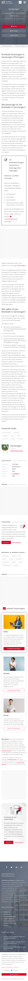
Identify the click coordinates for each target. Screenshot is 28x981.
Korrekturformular (6, 750)
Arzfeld (14, 562)
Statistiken (15, 970)
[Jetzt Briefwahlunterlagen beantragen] (20, 2)
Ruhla (12, 435)
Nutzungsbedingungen (10, 916)
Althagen (15, 565)
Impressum (6, 912)
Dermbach (5, 435)
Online (14, 26)
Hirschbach (6, 562)
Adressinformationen (14, 728)
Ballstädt (5, 439)
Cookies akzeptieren (14, 974)
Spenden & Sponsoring (10, 923)
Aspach (13, 439)
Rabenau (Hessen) (16, 556)
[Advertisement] (14, 784)
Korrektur (6, 925)
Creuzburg (16, 432)
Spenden (6, 542)
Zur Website (15, 473)
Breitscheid (6, 556)
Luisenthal (20, 439)
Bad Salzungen (6, 432)
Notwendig (6, 970)
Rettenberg (19, 559)
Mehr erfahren (16, 542)
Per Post (15, 35)
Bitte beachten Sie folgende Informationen (14, 18)
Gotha (18, 435)
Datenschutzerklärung (7, 967)
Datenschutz (7, 914)
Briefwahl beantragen (14, 648)
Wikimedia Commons (12, 759)
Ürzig (20, 562)
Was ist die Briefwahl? (9, 921)
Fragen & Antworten (9, 918)
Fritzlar (11, 559)
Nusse (4, 559)
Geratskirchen (6, 565)
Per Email (14, 31)
